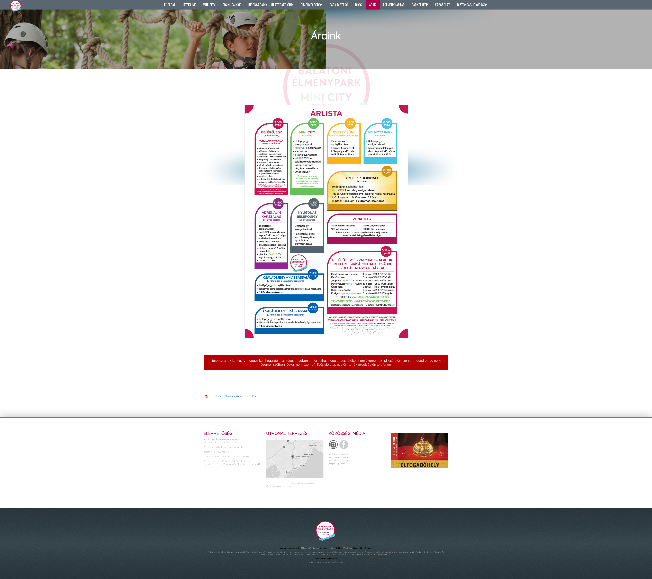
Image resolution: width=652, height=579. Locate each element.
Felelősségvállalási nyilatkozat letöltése (234, 396)
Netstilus (323, 548)
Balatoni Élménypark (363, 548)
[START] (19, 10)
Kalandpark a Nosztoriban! (363, 454)
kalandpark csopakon (301, 486)
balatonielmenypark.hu (290, 548)
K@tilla (339, 548)
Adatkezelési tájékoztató (326, 558)
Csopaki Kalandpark (364, 460)
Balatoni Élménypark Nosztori (367, 457)
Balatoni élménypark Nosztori (278, 483)
